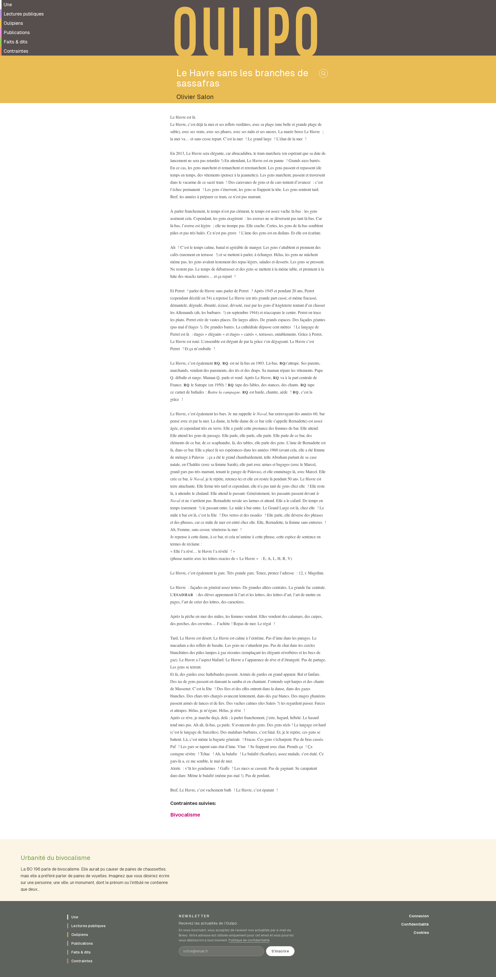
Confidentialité (415, 924)
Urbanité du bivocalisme (55, 857)
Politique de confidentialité (249, 940)
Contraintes (16, 51)
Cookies (421, 932)
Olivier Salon (195, 96)
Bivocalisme (185, 815)
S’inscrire (280, 951)
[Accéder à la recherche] (323, 73)
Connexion (419, 916)
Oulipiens (13, 23)
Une (8, 4)
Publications (17, 32)
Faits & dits (15, 41)
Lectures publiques (24, 14)
